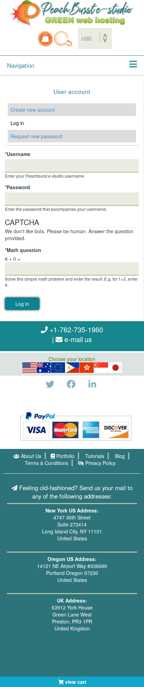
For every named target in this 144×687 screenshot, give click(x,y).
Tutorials (94, 455)
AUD (44, 367)
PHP (73, 367)
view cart (75, 681)
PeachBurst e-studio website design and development (72, 13)
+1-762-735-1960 (75, 329)
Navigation (20, 65)
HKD (87, 367)
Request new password (36, 136)
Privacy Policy (100, 462)
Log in (29, 122)
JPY (116, 367)
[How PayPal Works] (75, 425)
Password (17, 187)
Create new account (32, 109)
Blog (119, 455)
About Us (30, 455)
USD (29, 367)
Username (17, 153)
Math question (23, 249)
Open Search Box (63, 38)
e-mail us (77, 339)
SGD (101, 367)
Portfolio (64, 455)
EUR (58, 367)
